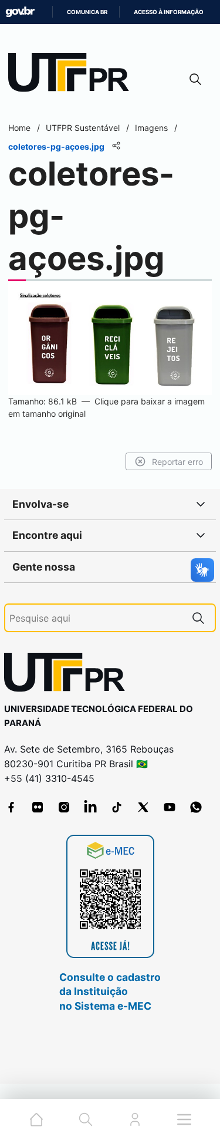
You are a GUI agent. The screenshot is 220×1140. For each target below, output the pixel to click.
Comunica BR (87, 12)
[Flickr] (38, 807)
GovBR (20, 12)
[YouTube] (170, 807)
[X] (143, 807)
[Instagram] (64, 807)
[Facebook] (11, 807)
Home (19, 128)
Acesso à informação (169, 12)
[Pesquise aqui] (198, 618)
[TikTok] (117, 807)
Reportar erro (177, 462)
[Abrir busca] (195, 79)
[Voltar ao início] (68, 675)
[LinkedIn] (90, 807)
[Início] (72, 75)
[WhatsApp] (196, 807)
